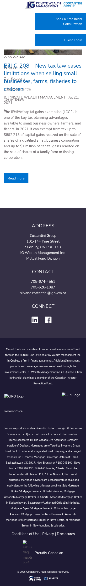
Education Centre (17, 89)
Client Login (73, 40)
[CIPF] (72, 399)
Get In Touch (14, 100)
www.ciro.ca (13, 411)
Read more (16, 178)
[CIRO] (28, 399)
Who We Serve (16, 67)
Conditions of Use (25, 533)
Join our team (14, 110)
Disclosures (66, 533)
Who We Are (14, 57)
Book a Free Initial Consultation (68, 21)
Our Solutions (14, 78)
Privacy (48, 533)
